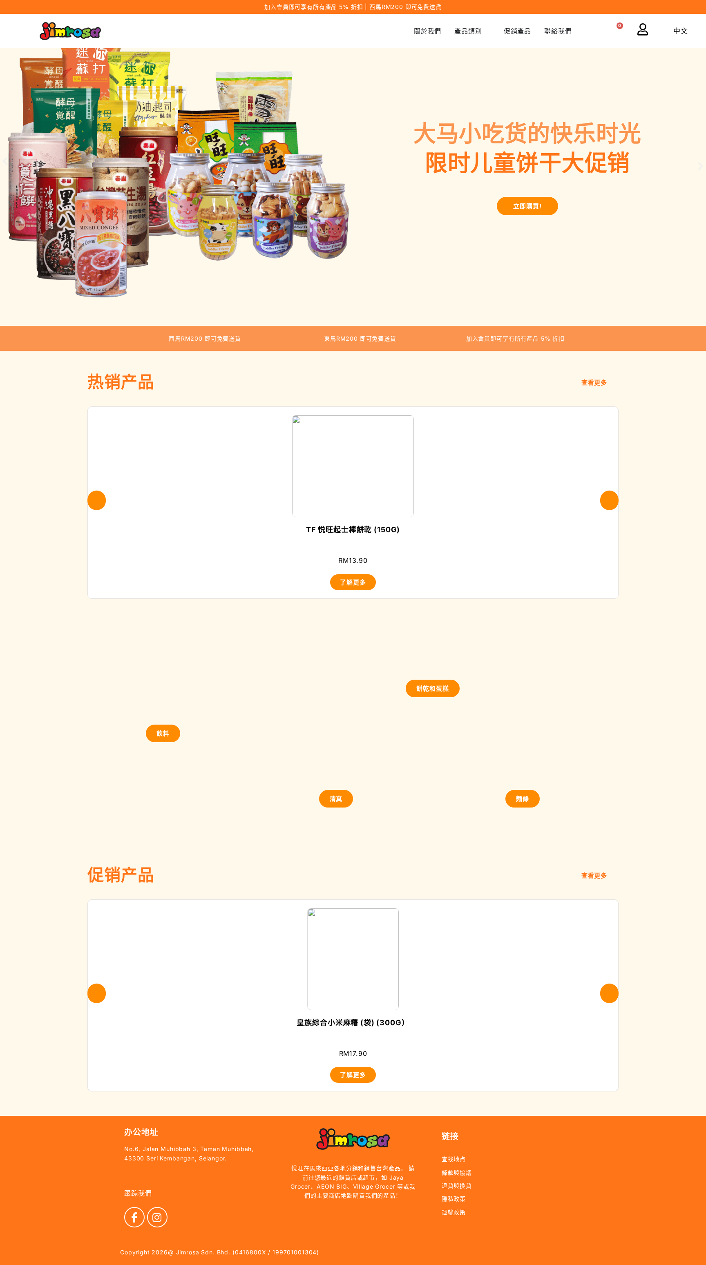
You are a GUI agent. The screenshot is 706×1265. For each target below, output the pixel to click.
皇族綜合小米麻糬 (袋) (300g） (353, 1022)
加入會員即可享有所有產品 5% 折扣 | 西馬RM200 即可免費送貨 (353, 6)
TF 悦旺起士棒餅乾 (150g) (353, 529)
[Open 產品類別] (487, 31)
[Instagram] (157, 1217)
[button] (595, 31)
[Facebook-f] (134, 1217)
